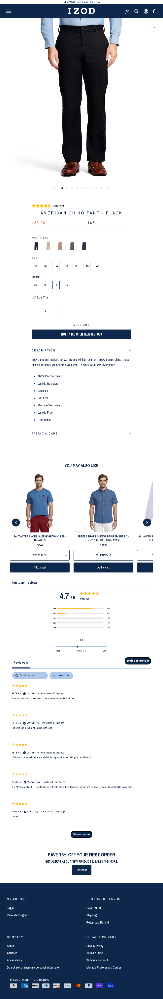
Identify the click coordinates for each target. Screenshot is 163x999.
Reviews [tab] (21, 662)
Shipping (91, 915)
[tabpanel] (81, 757)
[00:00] (81, 99)
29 (35, 285)
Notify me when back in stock (81, 334)
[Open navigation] (8, 11)
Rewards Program (17, 915)
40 (87, 266)
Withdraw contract (97, 960)
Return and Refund (97, 922)
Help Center (93, 908)
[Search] (136, 11)
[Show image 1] (62, 188)
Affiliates (12, 953)
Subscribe (81, 870)
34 (56, 266)
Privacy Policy (94, 946)
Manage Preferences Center (103, 967)
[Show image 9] (101, 188)
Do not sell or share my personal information (33, 967)
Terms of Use (94, 953)
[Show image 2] (67, 188)
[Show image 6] (86, 188)
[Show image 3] (72, 188)
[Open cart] (155, 11)
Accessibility (14, 960)
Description (43, 350)
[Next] (108, 188)
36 (66, 266)
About (10, 946)
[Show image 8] (96, 188)
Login (10, 908)
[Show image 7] (91, 188)
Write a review (138, 661)
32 (45, 266)
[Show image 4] (77, 188)
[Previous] (54, 188)
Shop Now (95, 2)
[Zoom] (154, 27)
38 (76, 266)
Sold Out (81, 325)
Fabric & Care (45, 433)
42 (97, 266)
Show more (81, 834)
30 (35, 266)
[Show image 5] (81, 188)
